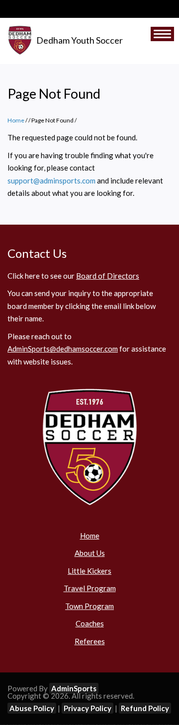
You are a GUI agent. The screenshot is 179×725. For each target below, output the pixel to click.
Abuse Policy (31, 708)
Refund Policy (145, 708)
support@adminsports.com (51, 180)
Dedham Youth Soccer (79, 40)
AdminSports (73, 688)
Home (15, 120)
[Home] (19, 40)
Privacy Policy (87, 708)
